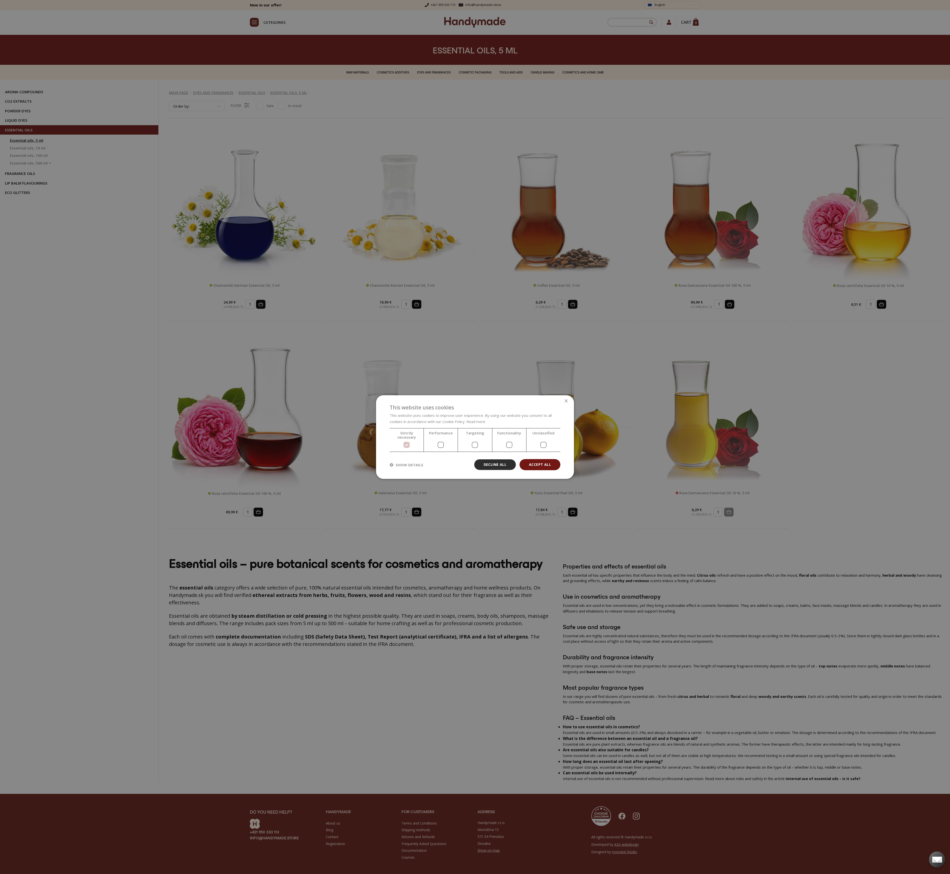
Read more (475, 421)
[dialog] (475, 437)
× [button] (566, 401)
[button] (406, 464)
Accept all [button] (540, 464)
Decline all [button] (495, 464)
